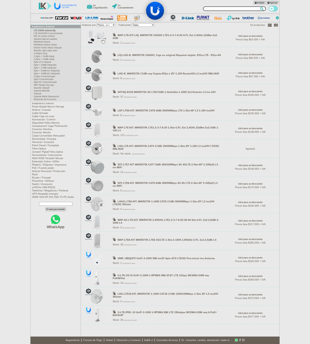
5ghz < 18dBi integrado (45, 65)
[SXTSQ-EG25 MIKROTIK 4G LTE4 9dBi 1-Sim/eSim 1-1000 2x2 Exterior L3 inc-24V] (97, 93)
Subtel (109, 340)
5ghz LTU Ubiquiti (42, 62)
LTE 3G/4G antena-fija (45, 30)
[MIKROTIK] (172, 18)
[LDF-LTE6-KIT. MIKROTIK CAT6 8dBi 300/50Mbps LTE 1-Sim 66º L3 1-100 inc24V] (97, 111)
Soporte (37, 93)
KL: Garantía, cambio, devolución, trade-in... (206, 340)
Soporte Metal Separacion (46, 96)
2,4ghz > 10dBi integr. (44, 59)
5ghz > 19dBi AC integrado (47, 73)
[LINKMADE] (122, 18)
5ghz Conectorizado (43, 79)
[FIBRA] (218, 18)
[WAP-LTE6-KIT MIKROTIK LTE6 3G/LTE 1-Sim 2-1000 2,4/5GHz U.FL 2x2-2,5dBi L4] (97, 240)
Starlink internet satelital (45, 39)
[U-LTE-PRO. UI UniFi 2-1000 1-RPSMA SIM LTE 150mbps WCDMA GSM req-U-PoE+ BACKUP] (97, 314)
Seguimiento (72, 340)
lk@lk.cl (148, 340)
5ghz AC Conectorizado (45, 82)
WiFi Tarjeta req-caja (44, 85)
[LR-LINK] (91, 18)
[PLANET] (203, 18)
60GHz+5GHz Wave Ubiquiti (48, 47)
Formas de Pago (92, 340)
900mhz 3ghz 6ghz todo (45, 50)
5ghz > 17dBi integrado (45, 68)
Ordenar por (89, 24)
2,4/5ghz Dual (40, 53)
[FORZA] (61, 18)
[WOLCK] (76, 18)
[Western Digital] (106, 18)
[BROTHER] (248, 18)
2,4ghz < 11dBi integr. (44, 56)
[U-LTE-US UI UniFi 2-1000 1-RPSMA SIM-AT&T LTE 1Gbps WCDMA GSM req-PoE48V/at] (97, 277)
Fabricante (125, 24)
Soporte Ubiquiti (42, 88)
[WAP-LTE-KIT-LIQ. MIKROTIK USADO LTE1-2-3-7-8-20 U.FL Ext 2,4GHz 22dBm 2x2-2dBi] (97, 37)
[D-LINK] (188, 18)
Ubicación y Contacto (129, 340)
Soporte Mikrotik (42, 90)
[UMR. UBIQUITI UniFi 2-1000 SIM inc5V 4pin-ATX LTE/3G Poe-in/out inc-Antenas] (97, 259)
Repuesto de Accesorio (45, 99)
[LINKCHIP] (137, 18)
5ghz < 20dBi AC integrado (47, 70)
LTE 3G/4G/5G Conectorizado (48, 33)
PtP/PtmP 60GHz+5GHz (45, 45)
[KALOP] (46, 18)
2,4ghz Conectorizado (44, 76)
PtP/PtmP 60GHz (42, 42)
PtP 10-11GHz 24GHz (44, 36)
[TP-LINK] (233, 18)
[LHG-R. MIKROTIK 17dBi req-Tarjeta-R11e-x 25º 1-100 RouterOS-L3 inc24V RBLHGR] (97, 74)
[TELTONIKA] (263, 18)
